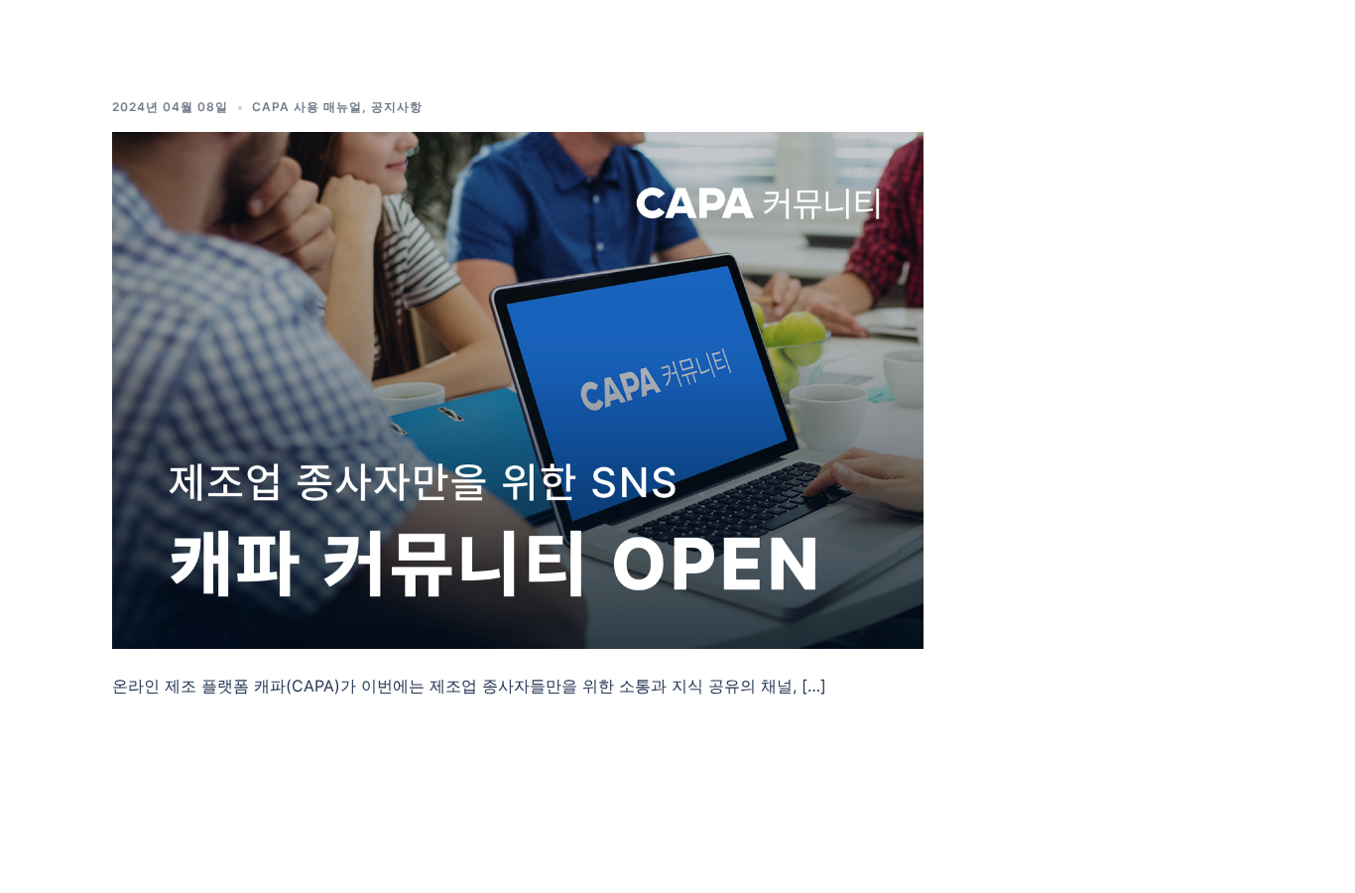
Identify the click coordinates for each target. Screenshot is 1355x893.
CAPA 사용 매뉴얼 (307, 106)
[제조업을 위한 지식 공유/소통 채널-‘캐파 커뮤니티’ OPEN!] (518, 389)
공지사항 (397, 106)
